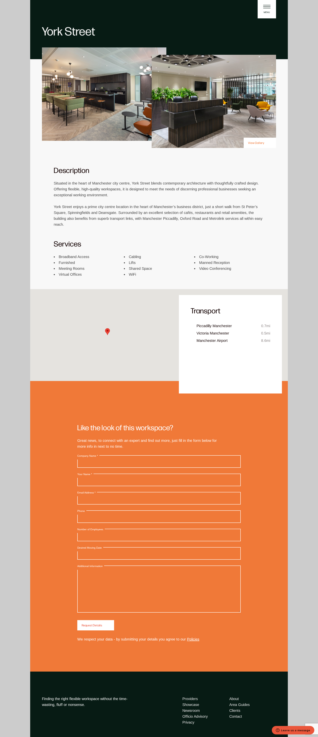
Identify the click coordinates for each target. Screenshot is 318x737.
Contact (235, 716)
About (234, 699)
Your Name (84, 474)
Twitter (66, 723)
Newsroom (191, 711)
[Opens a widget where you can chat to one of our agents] (293, 730)
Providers (190, 699)
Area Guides (239, 705)
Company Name (87, 455)
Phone (81, 510)
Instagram (51, 723)
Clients (234, 711)
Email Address (86, 492)
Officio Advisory (195, 716)
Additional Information (90, 566)
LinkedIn (59, 723)
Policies (193, 639)
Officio (54, 9)
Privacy (188, 722)
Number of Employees (90, 529)
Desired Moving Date (89, 547)
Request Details (92, 625)
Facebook (44, 723)
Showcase (190, 705)
